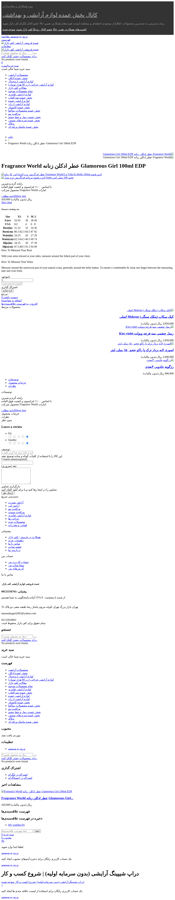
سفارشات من (16, 565)
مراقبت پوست (16, 512)
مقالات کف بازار (17, 87)
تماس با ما (14, 543)
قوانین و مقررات (17, 525)
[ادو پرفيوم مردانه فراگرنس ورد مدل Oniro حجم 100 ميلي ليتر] (87, 177)
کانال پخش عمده (49, 15)
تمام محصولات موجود (20, 91)
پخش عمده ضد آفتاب (20, 97)
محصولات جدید (16, 521)
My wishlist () (16, 824)
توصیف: (5, 449)
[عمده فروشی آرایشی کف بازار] (20, 43)
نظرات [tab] (12, 385)
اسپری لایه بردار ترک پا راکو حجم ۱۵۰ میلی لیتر (142, 350)
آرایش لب (13, 505)
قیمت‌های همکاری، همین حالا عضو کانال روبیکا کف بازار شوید (51, 29)
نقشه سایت (14, 546)
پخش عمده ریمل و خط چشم (24, 117)
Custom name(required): (14, 459)
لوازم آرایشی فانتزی (19, 94)
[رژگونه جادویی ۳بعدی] (160, 360)
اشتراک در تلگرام (18, 774)
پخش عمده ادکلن (18, 78)
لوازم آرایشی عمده (19, 100)
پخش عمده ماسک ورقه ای (23, 126)
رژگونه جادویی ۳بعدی (159, 367)
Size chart (6, 202)
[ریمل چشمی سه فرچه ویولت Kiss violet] (150, 326)
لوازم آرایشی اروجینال (20, 81)
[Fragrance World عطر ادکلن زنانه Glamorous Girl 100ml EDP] (138, 154)
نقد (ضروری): (9, 466)
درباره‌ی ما (14, 550)
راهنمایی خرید (16, 540)
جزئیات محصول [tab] (17, 382)
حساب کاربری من (18, 562)
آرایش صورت (15, 502)
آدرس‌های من (16, 568)
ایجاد (37, 831)
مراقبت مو (14, 113)
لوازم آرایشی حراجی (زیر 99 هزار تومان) (31, 84)
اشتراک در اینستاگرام (20, 777)
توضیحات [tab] (13, 379)
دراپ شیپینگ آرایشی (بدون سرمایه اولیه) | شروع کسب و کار (49, 882)
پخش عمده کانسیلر (19, 107)
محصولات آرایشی (18, 74)
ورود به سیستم (16, 748)
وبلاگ (11, 123)
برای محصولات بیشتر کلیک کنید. (19, 56)
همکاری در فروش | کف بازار (24, 537)
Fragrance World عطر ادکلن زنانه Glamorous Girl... (37, 798)
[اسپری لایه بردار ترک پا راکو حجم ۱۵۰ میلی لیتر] (146, 343)
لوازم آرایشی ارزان (19, 104)
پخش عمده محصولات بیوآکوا (24, 110)
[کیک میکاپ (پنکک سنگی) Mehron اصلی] (150, 310)
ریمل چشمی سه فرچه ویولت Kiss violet (146, 333)
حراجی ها (13, 518)
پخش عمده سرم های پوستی (24, 120)
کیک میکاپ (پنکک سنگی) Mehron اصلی (146, 317)
